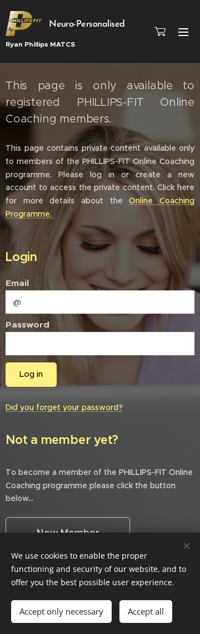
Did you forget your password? (64, 407)
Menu (183, 32)
